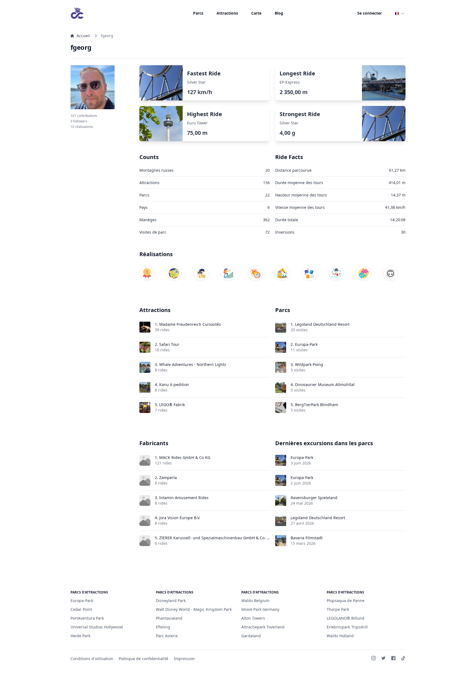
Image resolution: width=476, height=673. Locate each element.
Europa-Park (306, 344)
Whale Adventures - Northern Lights (192, 364)
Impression (184, 658)
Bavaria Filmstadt (307, 537)
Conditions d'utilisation (92, 658)
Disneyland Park (171, 600)
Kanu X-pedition (174, 384)
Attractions (227, 13)
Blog (279, 13)
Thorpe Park (338, 609)
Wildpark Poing (309, 364)
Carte (256, 13)
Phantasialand (169, 618)
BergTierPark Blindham (316, 404)
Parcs (198, 13)
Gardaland (251, 635)
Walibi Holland (340, 635)
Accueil (83, 35)
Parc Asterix (167, 635)
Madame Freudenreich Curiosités (190, 324)
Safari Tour (169, 344)
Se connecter (369, 13)
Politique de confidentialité (143, 658)
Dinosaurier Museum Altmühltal (325, 384)
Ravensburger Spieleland (314, 497)
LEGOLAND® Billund (345, 618)
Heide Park (80, 635)
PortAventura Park (87, 618)
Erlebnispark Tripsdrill (347, 627)
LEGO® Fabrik (172, 404)
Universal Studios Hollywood (97, 627)
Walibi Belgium (255, 600)
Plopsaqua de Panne (345, 600)
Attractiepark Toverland (263, 627)
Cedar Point (81, 609)
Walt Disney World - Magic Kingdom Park (194, 609)
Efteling (163, 627)
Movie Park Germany (260, 609)
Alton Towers (253, 618)
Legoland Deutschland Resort (322, 324)
